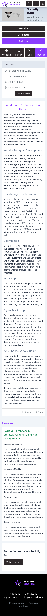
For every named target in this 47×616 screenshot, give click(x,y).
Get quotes (23, 34)
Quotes (41, 54)
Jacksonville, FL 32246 (19, 70)
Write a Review (13, 561)
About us (15, 593)
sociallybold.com (17, 87)
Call (30, 54)
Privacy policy (16, 602)
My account (10, 597)
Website (23, 28)
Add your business (32, 597)
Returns (33, 602)
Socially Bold (33, 11)
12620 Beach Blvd (17, 76)
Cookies (23, 606)
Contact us (31, 593)
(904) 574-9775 (16, 81)
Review (18, 54)
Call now (23, 41)
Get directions (23, 93)
